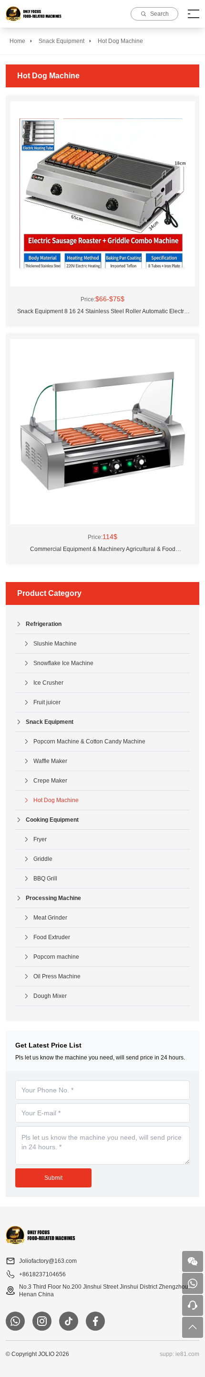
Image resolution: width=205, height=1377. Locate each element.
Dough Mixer (50, 996)
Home (17, 41)
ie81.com (187, 1354)
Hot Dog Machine (120, 41)
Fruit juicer (47, 702)
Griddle (42, 859)
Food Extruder (51, 937)
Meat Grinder (50, 917)
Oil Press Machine (57, 976)
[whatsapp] (15, 1321)
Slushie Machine (55, 643)
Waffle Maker (50, 761)
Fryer (40, 839)
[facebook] (95, 1321)
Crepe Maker (50, 780)
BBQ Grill (45, 878)
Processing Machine (53, 898)
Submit (53, 1178)
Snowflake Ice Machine (63, 663)
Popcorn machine (56, 956)
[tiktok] (68, 1321)
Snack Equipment (61, 41)
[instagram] (41, 1321)
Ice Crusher (48, 682)
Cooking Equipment (52, 819)
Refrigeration (44, 624)
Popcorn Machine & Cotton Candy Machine (89, 741)
